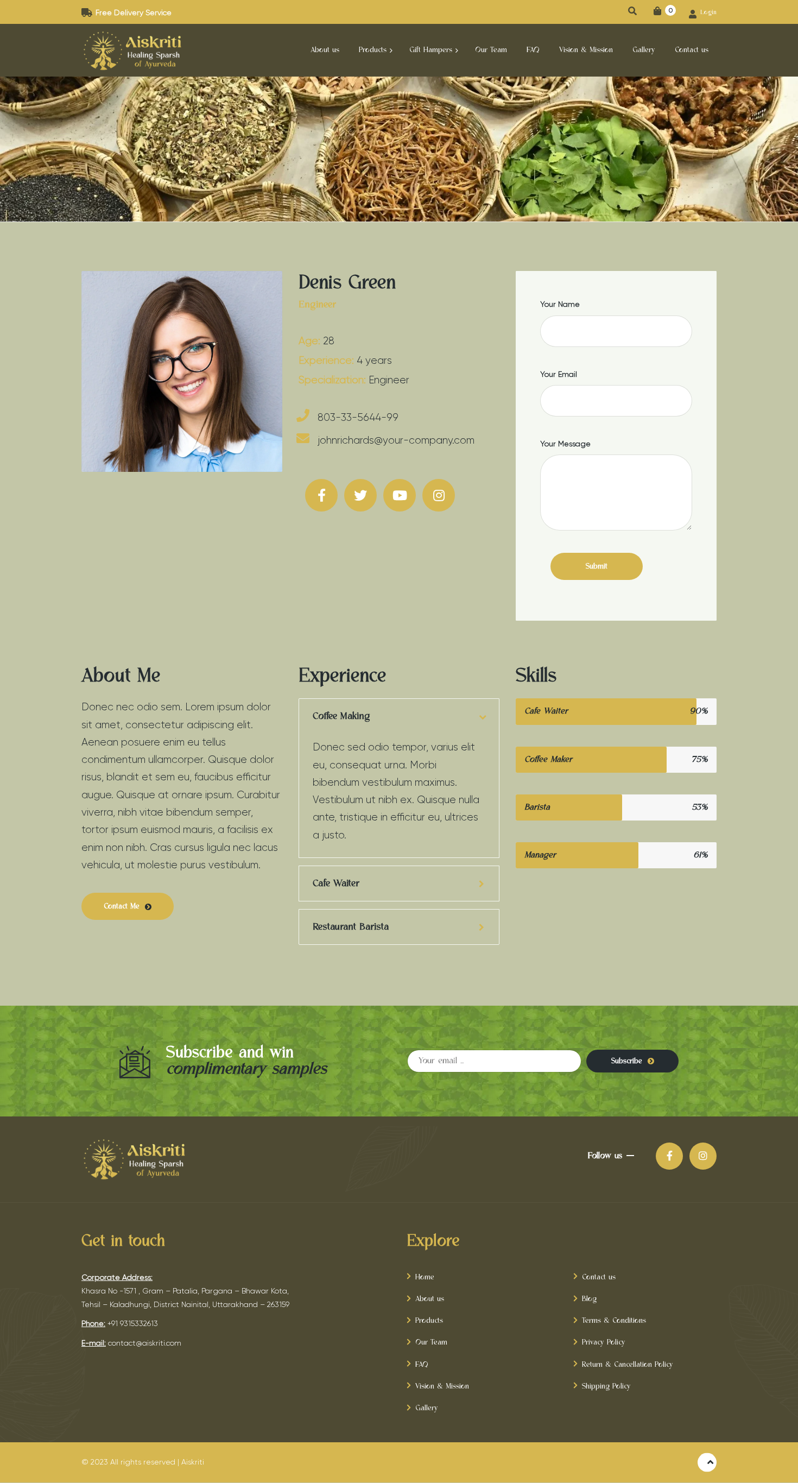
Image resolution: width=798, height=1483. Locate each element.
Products (429, 1320)
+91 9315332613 (132, 1323)
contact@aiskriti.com (144, 1343)
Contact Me (122, 906)
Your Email (558, 374)
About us (429, 1299)
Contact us (599, 1277)
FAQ (421, 1364)
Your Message (565, 443)
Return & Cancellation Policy (627, 1364)
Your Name (560, 304)
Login (707, 12)
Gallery (426, 1408)
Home (424, 1277)
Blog (589, 1299)
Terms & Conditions (614, 1320)
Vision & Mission (442, 1386)
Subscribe (626, 1061)
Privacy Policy (603, 1342)
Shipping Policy (606, 1386)
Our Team (431, 1342)
